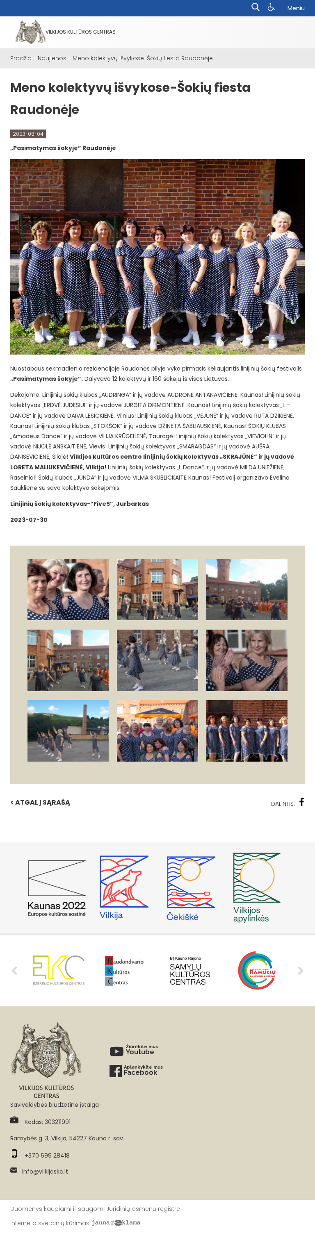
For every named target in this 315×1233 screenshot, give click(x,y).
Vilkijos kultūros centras (81, 31)
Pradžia (21, 58)
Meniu (296, 8)
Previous (14, 971)
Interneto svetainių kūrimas (49, 1223)
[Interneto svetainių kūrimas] (116, 1223)
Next (301, 971)
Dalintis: (283, 804)
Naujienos (52, 58)
